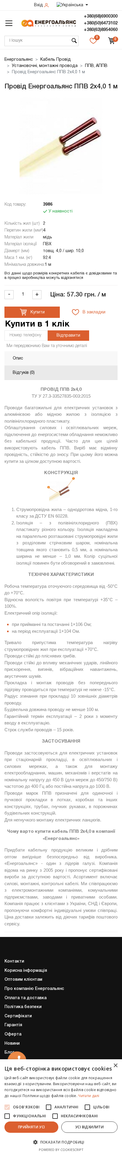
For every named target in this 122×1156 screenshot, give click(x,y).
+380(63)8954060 (101, 30)
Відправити (68, 336)
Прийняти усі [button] (31, 1127)
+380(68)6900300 (101, 16)
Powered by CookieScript (61, 1149)
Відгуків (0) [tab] (24, 373)
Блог (9, 1053)
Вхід (39, 5)
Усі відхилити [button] (89, 1127)
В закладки (93, 312)
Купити (37, 312)
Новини (12, 1044)
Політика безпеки (22, 1007)
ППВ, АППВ (96, 66)
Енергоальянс (18, 60)
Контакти (14, 961)
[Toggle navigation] (8, 23)
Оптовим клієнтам (23, 980)
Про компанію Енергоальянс (34, 989)
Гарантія (13, 1025)
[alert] (61, 1107)
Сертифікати (18, 1016)
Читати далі (88, 1095)
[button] (61, 1142)
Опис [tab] (18, 358)
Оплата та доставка (25, 998)
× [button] (115, 1065)
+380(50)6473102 (101, 23)
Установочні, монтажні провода (45, 66)
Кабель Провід (55, 60)
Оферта (12, 1034)
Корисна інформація (25, 971)
